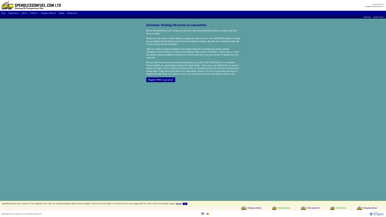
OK (185, 204)
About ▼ (25, 13)
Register (61, 13)
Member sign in (72, 13)
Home (3, 13)
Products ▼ (34, 13)
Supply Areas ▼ (13, 13)
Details (179, 203)
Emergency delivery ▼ (48, 13)
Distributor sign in (379, 17)
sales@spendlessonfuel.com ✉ (374, 6)
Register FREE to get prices (160, 79)
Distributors (367, 17)
